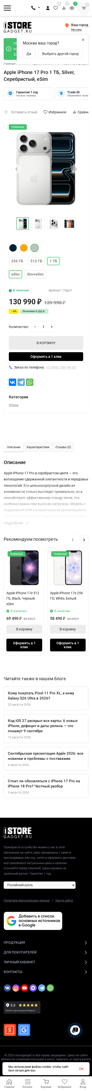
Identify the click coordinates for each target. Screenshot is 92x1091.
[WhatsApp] (29, 382)
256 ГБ (17, 261)
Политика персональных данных (27, 900)
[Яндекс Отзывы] (10, 1030)
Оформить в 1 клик (46, 357)
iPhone (13, 405)
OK (81, 1069)
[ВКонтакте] (12, 382)
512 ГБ (36, 261)
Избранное (57, 112)
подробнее (14, 523)
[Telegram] (21, 382)
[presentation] (16, 169)
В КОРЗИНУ (46, 343)
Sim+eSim (35, 274)
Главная (9, 63)
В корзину (24, 629)
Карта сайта (64, 900)
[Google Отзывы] (24, 1030)
